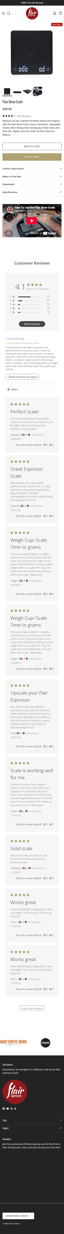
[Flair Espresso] (32, 13)
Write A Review (32, 324)
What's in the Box (11, 176)
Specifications (9, 192)
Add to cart (32, 146)
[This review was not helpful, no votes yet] (50, 445)
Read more (36, 574)
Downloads (8, 184)
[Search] (10, 13)
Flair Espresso (14, 1223)
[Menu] (3, 13)
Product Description (13, 168)
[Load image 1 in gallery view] (32, 53)
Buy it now (32, 156)
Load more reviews (32, 1008)
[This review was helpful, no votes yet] (45, 445)
